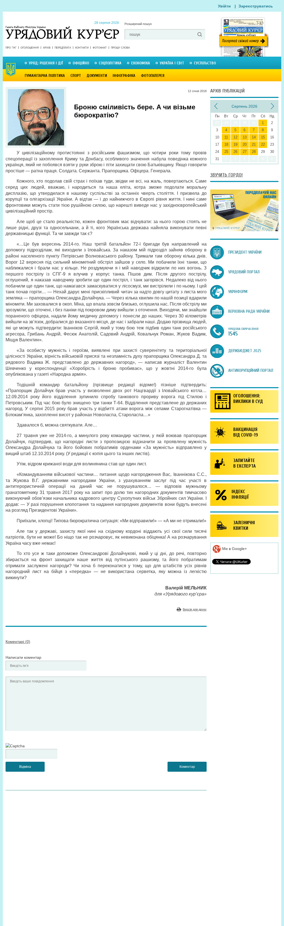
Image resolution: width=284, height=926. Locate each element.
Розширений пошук (138, 24)
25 (226, 152)
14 (254, 137)
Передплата (63, 47)
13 (245, 137)
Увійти (224, 6)
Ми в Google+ (234, 548)
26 (235, 152)
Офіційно (81, 63)
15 (263, 137)
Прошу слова (120, 47)
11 (226, 137)
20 (245, 144)
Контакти (81, 47)
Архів (46, 47)
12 (235, 137)
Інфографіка (124, 75)
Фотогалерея (152, 75)
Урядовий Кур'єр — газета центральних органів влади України (62, 27)
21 (254, 144)
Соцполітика (110, 63)
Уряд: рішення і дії (46, 63)
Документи (97, 75)
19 (235, 144)
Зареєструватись (256, 6)
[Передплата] (244, 230)
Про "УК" (11, 47)
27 (245, 152)
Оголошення (30, 47)
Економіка (140, 63)
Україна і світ (172, 63)
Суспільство (205, 63)
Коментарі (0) (18, 641)
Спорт (75, 75)
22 (263, 144)
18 (226, 144)
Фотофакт (100, 47)
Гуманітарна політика (45, 75)
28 (254, 152)
